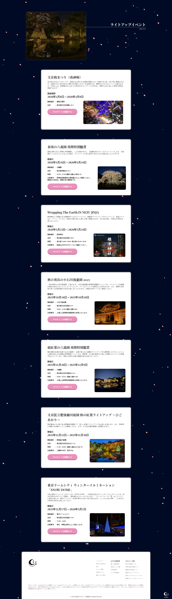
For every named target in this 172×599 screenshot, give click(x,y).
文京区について (100, 572)
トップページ (99, 561)
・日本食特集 (113, 569)
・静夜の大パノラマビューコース (133, 578)
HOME (166, 597)
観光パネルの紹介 (101, 575)
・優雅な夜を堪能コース (130, 569)
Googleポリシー (40, 589)
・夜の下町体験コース (130, 564)
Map (97, 566)
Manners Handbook (101, 563)
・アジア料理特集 (114, 572)
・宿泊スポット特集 (115, 567)
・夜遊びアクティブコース (131, 572)
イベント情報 (99, 569)
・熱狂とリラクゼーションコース (133, 575)
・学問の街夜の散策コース (131, 567)
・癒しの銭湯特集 (114, 564)
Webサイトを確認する (62, 112)
